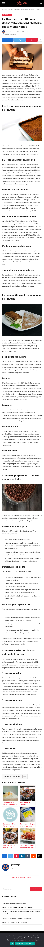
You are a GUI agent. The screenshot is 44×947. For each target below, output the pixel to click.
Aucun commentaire (34, 31)
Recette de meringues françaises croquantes (16, 918)
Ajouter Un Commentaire (22, 878)
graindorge (12, 31)
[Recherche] (41, 3)
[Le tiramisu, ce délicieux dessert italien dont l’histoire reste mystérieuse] (22, 57)
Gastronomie (7, 14)
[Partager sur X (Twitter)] (19, 40)
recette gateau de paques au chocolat (14, 903)
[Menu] (3, 3)
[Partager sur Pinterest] (32, 40)
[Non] (41, 940)
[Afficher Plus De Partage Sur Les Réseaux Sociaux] (40, 40)
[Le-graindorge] (22, 3)
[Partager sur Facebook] (8, 40)
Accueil (4, 9)
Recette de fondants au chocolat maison (15, 922)
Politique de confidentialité (25, 943)
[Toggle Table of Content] (23, 776)
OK (12, 943)
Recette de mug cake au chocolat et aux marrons (17, 907)
